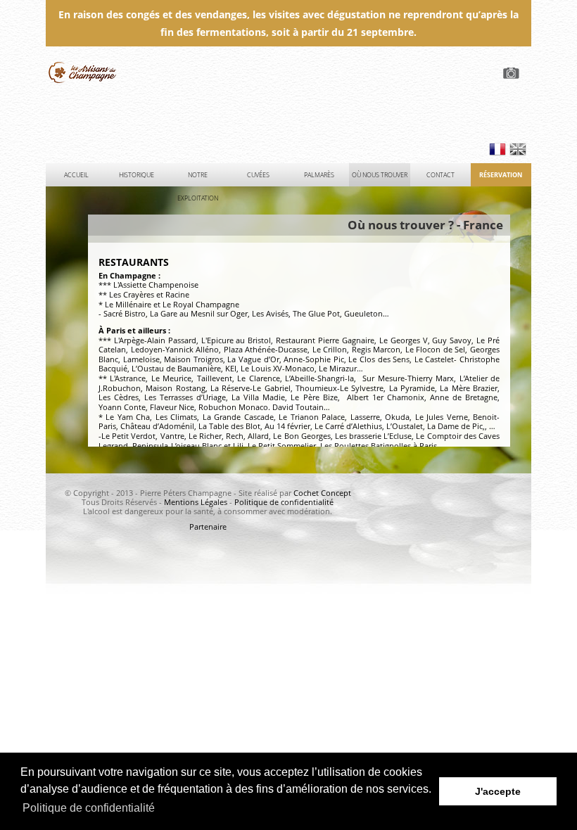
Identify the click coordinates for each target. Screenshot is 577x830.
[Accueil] (288, 99)
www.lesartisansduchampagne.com (86, 72)
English (517, 149)
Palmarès (319, 174)
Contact (440, 174)
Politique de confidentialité (284, 502)
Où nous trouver (379, 174)
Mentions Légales (195, 502)
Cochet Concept (322, 493)
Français (497, 149)
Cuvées (258, 174)
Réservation (500, 174)
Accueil (76, 174)
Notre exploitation (197, 178)
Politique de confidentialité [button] (89, 808)
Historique (136, 174)
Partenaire (208, 527)
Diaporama (513, 73)
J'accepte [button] (498, 791)
